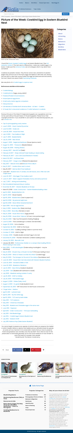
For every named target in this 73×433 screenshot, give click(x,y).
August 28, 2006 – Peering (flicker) (14, 148)
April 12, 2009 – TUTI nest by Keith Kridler (15, 297)
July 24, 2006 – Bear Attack (11, 139)
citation (53, 408)
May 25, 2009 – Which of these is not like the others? (19, 255)
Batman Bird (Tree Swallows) (22, 169)
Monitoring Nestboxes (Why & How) (14, 397)
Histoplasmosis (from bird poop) (63, 377)
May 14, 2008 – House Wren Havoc (13, 213)
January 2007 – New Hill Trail (12, 150)
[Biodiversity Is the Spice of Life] (27, 367)
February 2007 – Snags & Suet (12, 161)
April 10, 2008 (7, 195)
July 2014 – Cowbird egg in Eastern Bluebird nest (18, 316)
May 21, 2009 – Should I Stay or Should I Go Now (17, 252)
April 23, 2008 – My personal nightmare (15, 200)
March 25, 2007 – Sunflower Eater (13, 158)
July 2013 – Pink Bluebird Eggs (12, 313)
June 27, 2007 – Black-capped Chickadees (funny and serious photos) (25, 179)
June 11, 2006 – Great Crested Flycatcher (15, 126)
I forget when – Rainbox (10, 289)
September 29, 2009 (9, 287)
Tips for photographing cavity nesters (15, 123)
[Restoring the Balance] (45, 367)
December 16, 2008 (9, 238)
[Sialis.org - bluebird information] (10, 9)
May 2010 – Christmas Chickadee (13, 303)
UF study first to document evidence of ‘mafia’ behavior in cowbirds (24, 109)
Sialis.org (67, 407)
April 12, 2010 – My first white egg (13, 295)
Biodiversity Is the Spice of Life (27, 377)
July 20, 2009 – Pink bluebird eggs (13, 279)
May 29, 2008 (7, 219)
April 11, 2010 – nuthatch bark (11, 292)
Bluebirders (39, 374)
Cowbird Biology (8, 90)
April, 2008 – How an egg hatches (13, 205)
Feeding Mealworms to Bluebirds (11, 410)
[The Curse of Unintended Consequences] (9, 367)
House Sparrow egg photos (11, 98)
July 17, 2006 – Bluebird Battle (12, 137)
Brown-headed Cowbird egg (17, 63)
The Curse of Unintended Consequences (9, 377)
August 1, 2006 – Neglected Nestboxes (15, 142)
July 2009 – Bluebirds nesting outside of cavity (17, 273)
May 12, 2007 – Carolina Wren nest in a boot (16, 166)
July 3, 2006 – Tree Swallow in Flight (14, 134)
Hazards (57, 374)
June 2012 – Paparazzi (9, 308)
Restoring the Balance (44, 376)
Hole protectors (8, 104)
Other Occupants (5, 16)
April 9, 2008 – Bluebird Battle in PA (13, 192)
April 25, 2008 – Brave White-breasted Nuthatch (18, 203)
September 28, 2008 (9, 227)
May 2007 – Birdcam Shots (11, 164)
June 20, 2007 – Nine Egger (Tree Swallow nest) (17, 176)
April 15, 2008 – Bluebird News (12, 197)
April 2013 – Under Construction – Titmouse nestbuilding (20, 311)
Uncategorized (4, 374)
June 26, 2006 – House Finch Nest (13, 131)
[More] (43, 350)
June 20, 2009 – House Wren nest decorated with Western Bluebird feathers (26, 260)
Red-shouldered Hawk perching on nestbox (16, 184)
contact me (8, 119)
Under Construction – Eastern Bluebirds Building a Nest (30, 189)
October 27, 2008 (8, 232)
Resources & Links (9, 401)
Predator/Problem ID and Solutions (13, 96)
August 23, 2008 (8, 224)
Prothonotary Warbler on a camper (26, 243)
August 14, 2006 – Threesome (12, 145)
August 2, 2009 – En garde (11, 284)
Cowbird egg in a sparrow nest (23, 82)
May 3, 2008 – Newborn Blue (11, 208)
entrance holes (20, 67)
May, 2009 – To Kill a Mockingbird (13, 247)
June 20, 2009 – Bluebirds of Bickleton (14, 265)
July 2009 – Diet (8, 271)
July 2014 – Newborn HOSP (11, 319)
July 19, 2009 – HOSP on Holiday (12, 276)
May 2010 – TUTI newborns (11, 300)
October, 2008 (7, 235)
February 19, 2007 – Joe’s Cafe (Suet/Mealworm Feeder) (20, 156)
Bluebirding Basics (10, 395)
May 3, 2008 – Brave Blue (10, 211)
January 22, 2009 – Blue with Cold (13, 240)
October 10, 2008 (8, 230)
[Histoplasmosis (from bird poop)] (63, 367)
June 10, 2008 (7, 222)
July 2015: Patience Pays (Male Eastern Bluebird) (18, 321)
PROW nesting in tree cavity (11, 245)
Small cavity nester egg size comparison (15, 101)
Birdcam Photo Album (29, 164)
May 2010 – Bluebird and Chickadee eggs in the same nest (21, 305)
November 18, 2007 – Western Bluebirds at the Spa (18, 187)
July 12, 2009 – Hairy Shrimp (11, 268)
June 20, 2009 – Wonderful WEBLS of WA (15, 263)
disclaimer (52, 426)
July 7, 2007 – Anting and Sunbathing (14, 181)
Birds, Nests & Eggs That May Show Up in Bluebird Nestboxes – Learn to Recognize (13, 405)
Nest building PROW (44, 243)
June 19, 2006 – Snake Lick (11, 129)
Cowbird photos (8, 93)
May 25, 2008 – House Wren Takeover (14, 216)
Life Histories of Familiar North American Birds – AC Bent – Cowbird (23, 106)
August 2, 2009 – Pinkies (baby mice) (14, 281)
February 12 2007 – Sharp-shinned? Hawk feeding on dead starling (23, 153)
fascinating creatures (29, 78)
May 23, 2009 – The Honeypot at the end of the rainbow (20, 257)
